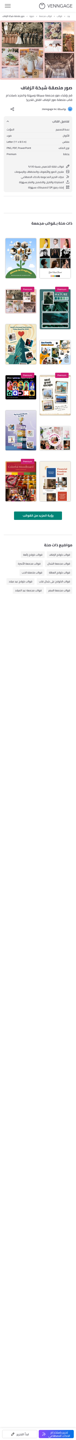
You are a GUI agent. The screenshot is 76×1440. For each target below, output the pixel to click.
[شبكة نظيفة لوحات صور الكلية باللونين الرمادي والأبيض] (55, 258)
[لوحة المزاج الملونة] (21, 481)
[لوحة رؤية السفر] (55, 395)
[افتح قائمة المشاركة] (12, 109)
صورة (32, 16)
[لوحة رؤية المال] (55, 481)
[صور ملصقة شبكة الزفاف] (21, 301)
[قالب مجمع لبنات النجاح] (21, 430)
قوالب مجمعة (45, 16)
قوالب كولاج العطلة (59, 572)
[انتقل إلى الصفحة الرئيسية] (55, 6)
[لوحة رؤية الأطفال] (21, 387)
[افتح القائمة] (8, 6)
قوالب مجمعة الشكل (58, 563)
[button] (19, 1434)
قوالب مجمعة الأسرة (29, 563)
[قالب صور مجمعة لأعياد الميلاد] (55, 438)
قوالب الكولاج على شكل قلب (54, 581)
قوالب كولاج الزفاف (59, 554)
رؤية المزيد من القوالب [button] (38, 515)
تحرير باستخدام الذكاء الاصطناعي (59, 1434)
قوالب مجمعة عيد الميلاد (28, 590)
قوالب (59, 16)
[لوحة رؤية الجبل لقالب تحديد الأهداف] (21, 344)
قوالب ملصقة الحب (32, 572)
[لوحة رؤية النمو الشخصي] (21, 258)
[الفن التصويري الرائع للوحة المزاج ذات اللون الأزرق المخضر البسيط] (55, 309)
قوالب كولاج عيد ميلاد (20, 581)
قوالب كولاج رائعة (32, 554)
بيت (68, 16)
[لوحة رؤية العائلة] (55, 352)
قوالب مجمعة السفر (59, 590)
